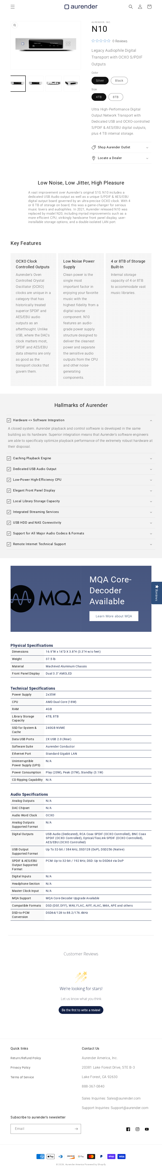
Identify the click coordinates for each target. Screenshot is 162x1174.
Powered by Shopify (95, 1164)
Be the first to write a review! (81, 1010)
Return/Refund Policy (26, 1058)
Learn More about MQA (114, 616)
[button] (12, 6)
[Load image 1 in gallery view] (17, 84)
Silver (100, 80)
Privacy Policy (20, 1067)
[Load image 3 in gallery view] (54, 84)
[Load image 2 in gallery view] (36, 84)
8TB (116, 97)
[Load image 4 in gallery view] (72, 84)
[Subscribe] (76, 1129)
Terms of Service (22, 1077)
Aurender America (74, 1164)
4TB (99, 97)
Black (119, 80)
